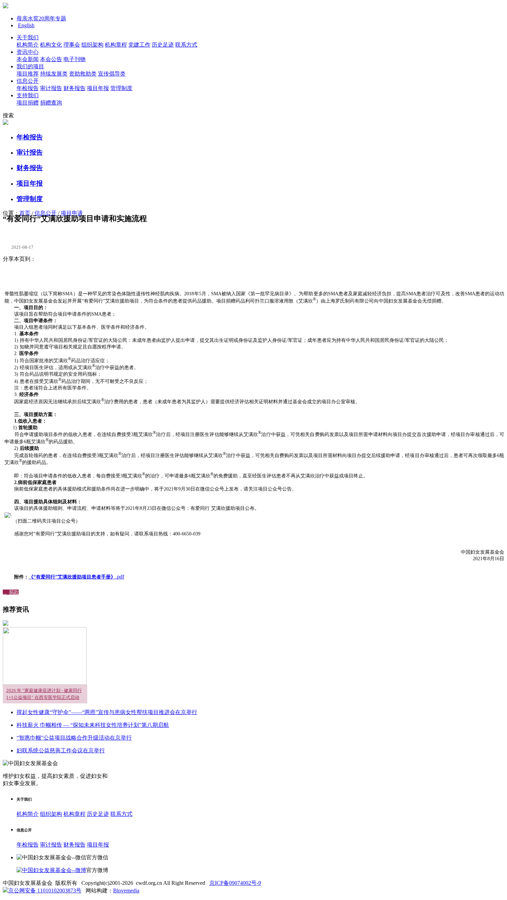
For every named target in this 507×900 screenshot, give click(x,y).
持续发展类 (54, 74)
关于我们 (28, 37)
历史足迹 (163, 45)
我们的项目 (30, 66)
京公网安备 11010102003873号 (44, 890)
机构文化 (51, 45)
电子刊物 (74, 59)
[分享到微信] (54, 273)
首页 (24, 213)
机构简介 (28, 45)
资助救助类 (83, 74)
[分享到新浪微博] (35, 273)
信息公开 (28, 81)
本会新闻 (28, 59)
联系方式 (186, 45)
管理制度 (121, 88)
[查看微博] (51, 870)
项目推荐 (28, 74)
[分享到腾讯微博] (45, 273)
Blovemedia (126, 890)
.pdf (76, 577)
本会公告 (51, 59)
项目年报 (98, 88)
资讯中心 (28, 52)
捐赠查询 (51, 103)
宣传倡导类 (112, 74)
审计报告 (51, 88)
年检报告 (28, 88)
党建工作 (139, 45)
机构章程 (116, 45)
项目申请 (72, 213)
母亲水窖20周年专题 (41, 18)
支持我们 (28, 95)
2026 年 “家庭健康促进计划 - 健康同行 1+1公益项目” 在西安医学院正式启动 (44, 694)
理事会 (71, 45)
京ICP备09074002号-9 (235, 883)
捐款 (11, 592)
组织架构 (92, 45)
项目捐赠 (28, 103)
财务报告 (74, 88)
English (26, 25)
